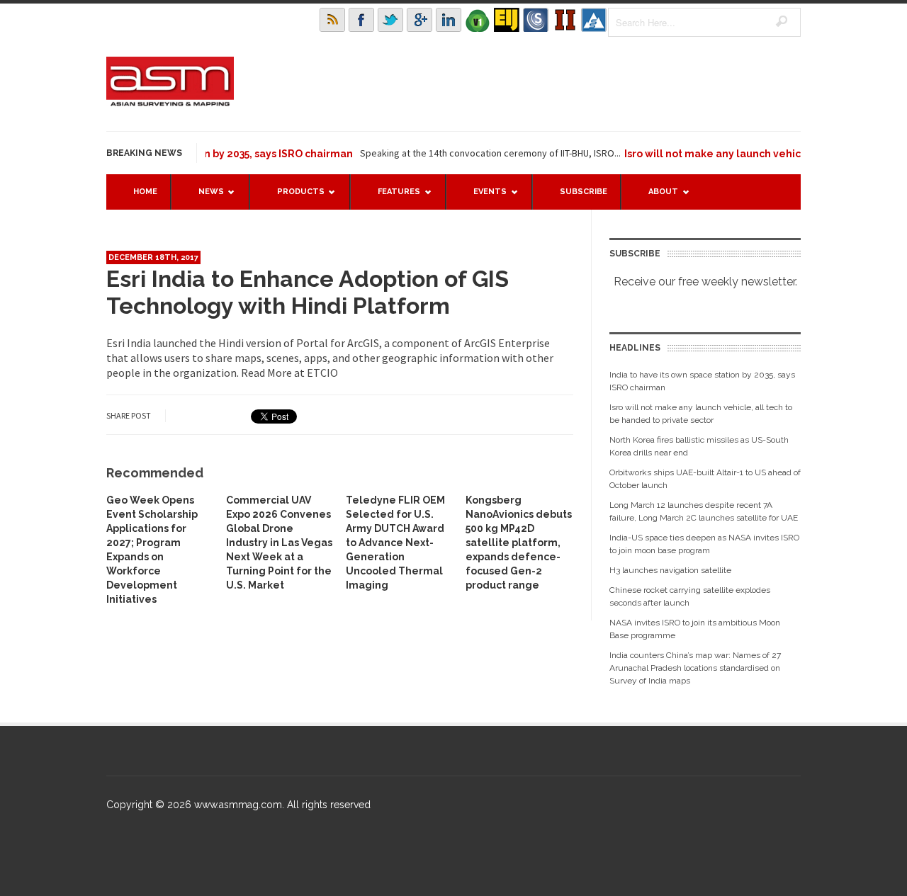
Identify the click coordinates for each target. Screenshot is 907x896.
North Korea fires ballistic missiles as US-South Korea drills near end (699, 446)
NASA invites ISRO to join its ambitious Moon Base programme (694, 629)
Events (483, 198)
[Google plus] (419, 20)
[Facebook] (361, 20)
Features (392, 198)
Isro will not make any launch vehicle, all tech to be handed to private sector (700, 413)
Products (294, 198)
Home (145, 191)
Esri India (128, 343)
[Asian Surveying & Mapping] (170, 102)
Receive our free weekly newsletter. (705, 281)
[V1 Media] (477, 20)
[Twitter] (390, 20)
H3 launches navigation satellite (670, 570)
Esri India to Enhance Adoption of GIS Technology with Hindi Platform (307, 292)
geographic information (441, 358)
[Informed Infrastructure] (565, 20)
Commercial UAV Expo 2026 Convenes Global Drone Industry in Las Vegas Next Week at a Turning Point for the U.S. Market (279, 542)
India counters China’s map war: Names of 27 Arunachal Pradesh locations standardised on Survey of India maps (695, 668)
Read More (266, 372)
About (656, 198)
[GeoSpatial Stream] (594, 20)
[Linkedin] (448, 20)
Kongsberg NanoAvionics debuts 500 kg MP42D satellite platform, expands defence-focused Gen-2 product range (519, 542)
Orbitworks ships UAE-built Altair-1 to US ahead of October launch (705, 478)
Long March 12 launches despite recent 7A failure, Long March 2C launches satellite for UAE (703, 511)
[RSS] (332, 20)
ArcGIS (363, 343)
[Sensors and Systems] (535, 20)
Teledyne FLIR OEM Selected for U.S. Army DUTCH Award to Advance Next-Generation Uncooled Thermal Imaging (395, 542)
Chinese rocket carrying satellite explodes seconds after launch (689, 596)
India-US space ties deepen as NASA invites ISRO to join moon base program (704, 544)
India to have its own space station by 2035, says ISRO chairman (702, 381)
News (204, 198)
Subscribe (583, 191)
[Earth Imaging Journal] (506, 20)
